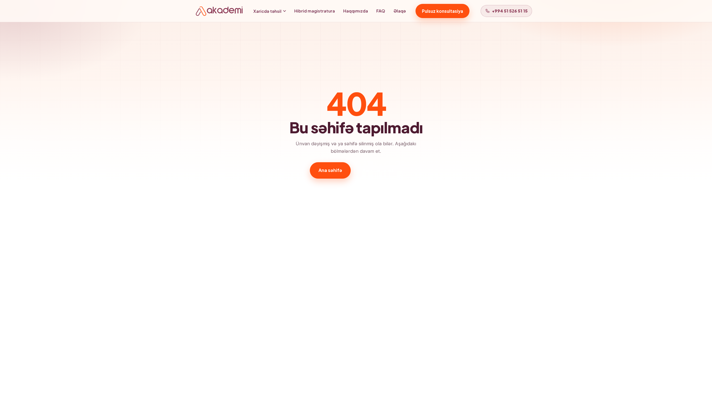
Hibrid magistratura (314, 10)
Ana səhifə (330, 170)
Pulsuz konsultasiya (442, 11)
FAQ (380, 10)
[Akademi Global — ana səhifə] (219, 11)
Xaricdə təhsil (267, 11)
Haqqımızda (355, 10)
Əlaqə (400, 10)
